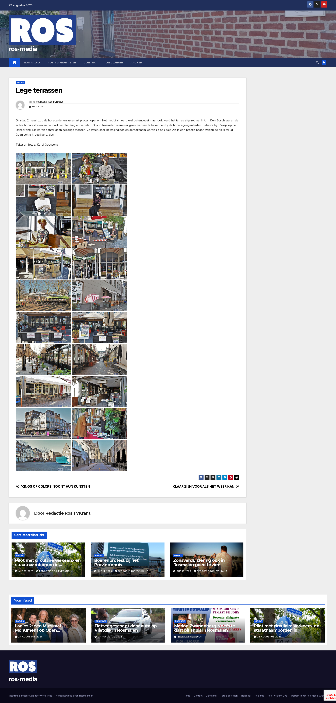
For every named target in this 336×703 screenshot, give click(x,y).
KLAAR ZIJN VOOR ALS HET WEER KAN (203, 486)
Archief (137, 62)
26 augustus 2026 (189, 636)
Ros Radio (32, 62)
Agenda (20, 621)
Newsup (67, 695)
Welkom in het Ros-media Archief (309, 695)
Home (187, 695)
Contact (91, 62)
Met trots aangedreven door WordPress (31, 695)
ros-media (23, 49)
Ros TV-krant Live (62, 62)
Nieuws (20, 83)
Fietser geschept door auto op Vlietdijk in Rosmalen (125, 628)
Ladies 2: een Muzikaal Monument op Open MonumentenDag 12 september (48, 630)
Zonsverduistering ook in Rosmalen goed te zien (199, 562)
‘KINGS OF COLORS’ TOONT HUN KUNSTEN (55, 486)
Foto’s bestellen (229, 695)
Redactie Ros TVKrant (49, 102)
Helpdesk (246, 695)
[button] (317, 62)
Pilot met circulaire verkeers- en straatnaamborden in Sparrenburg (47, 565)
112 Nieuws (101, 621)
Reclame (259, 695)
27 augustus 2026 (30, 636)
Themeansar (86, 695)
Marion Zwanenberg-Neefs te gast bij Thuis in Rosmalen (204, 628)
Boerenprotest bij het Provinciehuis (116, 562)
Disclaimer (114, 62)
